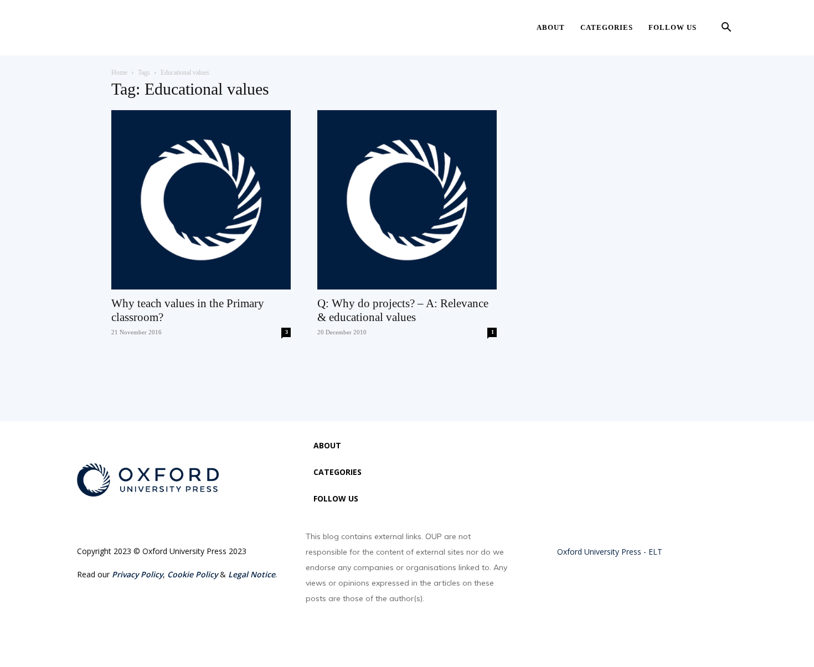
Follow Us (672, 27)
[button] (726, 28)
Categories (606, 27)
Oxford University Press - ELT (609, 551)
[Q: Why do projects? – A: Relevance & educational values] (407, 199)
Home (119, 72)
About (551, 27)
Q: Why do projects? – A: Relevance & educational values (402, 310)
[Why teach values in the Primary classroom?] (201, 199)
